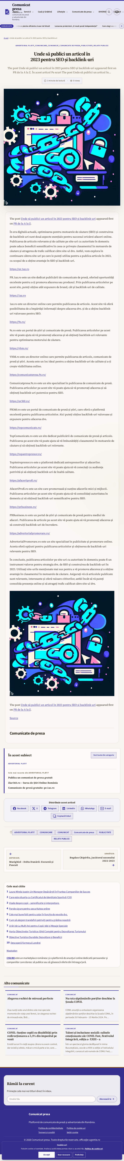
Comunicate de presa (70, 45)
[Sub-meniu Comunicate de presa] (93, 11)
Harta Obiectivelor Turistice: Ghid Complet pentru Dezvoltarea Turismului (47, 931)
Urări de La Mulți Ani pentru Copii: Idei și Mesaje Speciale (38, 926)
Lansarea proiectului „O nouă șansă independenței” (56, 26)
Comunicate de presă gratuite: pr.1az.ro (31, 787)
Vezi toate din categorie (103, 755)
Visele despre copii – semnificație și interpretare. (34, 903)
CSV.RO (11, 958)
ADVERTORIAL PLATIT (25, 45)
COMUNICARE (41, 45)
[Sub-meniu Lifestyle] (67, 11)
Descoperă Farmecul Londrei (26, 943)
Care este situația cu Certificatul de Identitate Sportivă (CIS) (40, 897)
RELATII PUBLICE (101, 45)
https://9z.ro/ (17, 322)
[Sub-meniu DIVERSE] (108, 11)
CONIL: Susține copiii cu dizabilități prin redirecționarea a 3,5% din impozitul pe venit (32, 1036)
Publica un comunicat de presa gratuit (30, 777)
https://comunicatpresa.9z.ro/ (28, 374)
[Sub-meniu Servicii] (32, 11)
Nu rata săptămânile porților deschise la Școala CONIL (90, 1000)
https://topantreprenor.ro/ (26, 454)
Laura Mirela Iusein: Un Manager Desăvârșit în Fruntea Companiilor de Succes (49, 892)
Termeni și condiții (46, 1132)
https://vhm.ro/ (19, 348)
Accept (46, 1154)
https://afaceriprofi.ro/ (23, 480)
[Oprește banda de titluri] (121, 26)
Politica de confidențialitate (50, 1128)
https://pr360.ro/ (20, 401)
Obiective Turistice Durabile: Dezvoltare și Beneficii (35, 937)
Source (14, 718)
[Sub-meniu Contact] (123, 11)
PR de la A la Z (22, 223)
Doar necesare (64, 1154)
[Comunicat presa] (7, 11)
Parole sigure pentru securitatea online (29, 909)
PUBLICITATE (87, 45)
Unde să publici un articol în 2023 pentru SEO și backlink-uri (58, 218)
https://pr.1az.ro (19, 269)
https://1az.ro (18, 295)
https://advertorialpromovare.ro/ (30, 533)
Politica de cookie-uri (76, 1128)
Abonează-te (105, 1099)
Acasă (6, 38)
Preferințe (79, 1154)
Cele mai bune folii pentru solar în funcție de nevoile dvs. (38, 914)
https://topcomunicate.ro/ (25, 427)
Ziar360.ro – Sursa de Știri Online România (33, 782)
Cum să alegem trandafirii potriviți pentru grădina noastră (39, 920)
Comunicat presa (21, 6)
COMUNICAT (53, 45)
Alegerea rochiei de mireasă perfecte (30, 998)
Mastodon (12, 951)
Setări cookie (72, 1132)
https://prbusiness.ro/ (23, 507)
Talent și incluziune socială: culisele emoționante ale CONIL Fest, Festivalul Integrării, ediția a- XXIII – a (89, 1036)
